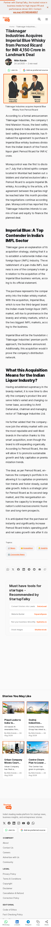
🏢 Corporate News (16, 554)
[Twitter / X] (4, 823)
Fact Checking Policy (13, 914)
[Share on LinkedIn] (24, 569)
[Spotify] (28, 823)
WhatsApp (5, 925)
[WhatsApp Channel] (33, 823)
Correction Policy (11, 898)
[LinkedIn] (13, 823)
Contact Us (8, 847)
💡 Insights (42, 548)
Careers (6, 852)
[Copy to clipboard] (45, 569)
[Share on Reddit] (34, 569)
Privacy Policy (9, 874)
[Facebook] (9, 823)
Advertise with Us (11, 857)
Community (8, 862)
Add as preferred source (37, 70)
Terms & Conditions (12, 879)
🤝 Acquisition (27, 548)
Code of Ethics (10, 909)
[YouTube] (23, 823)
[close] (47, 7)
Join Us (14, 70)
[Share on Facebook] (18, 569)
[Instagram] (18, 823)
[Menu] (46, 19)
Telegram (28, 925)
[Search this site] (39, 19)
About (5, 843)
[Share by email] (40, 569)
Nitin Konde (20, 60)
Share (46, 925)
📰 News (11, 548)
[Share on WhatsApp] (8, 569)
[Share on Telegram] (29, 569)
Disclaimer (7, 888)
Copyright (7, 883)
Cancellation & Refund (13, 893)
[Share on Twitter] (13, 569)
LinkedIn (17, 925)
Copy (38, 925)
